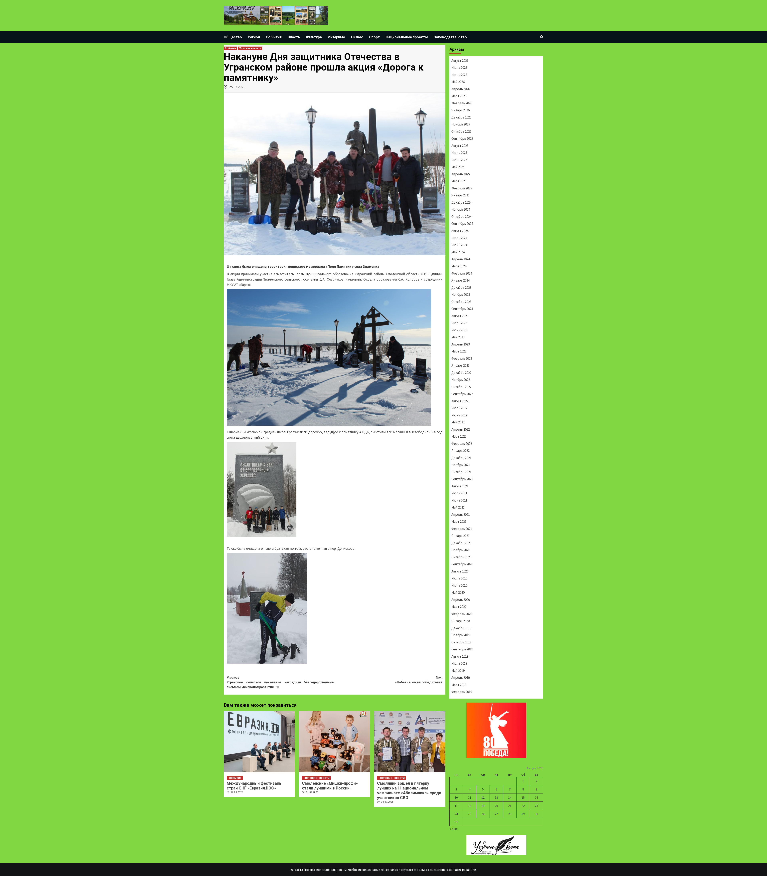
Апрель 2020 (460, 599)
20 (496, 806)
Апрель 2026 (460, 89)
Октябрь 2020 (461, 557)
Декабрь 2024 (461, 202)
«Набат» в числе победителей (418, 680)
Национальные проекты (407, 37)
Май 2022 (458, 422)
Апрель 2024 (460, 259)
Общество (233, 37)
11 (469, 797)
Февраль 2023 (461, 358)
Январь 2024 (460, 280)
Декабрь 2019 (461, 628)
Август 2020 (459, 571)
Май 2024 (458, 252)
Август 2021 (459, 486)
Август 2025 (459, 145)
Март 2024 (458, 266)
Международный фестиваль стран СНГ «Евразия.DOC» (254, 785)
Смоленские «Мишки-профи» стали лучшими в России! (330, 785)
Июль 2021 (459, 493)
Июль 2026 (459, 67)
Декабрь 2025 (461, 117)
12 (483, 797)
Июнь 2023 (459, 330)
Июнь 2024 (459, 245)
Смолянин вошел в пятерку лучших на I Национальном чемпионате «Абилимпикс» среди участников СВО (409, 790)
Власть (294, 37)
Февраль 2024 (461, 273)
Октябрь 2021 (461, 472)
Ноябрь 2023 (460, 294)
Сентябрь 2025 (462, 138)
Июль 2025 (459, 152)
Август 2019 (459, 656)
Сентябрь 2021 (462, 479)
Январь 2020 (460, 621)
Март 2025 (458, 181)
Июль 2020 (459, 578)
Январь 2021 (460, 536)
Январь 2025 (460, 195)
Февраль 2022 (461, 443)
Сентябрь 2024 (462, 223)
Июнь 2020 (459, 585)
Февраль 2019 (461, 692)
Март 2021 (458, 521)
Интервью (336, 37)
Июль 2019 (459, 663)
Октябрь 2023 (461, 302)
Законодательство (450, 37)
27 (496, 814)
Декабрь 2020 (461, 543)
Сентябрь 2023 (462, 309)
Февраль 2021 (461, 529)
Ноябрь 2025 (460, 124)
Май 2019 (458, 670)
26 (483, 814)
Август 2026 (459, 60)
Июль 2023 (459, 323)
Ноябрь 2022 (460, 379)
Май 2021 (458, 507)
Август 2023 (459, 316)
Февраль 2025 (461, 188)
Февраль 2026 (461, 103)
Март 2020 (458, 606)
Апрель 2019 (460, 677)
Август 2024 (459, 231)
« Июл (453, 829)
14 (509, 797)
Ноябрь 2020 (460, 550)
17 (456, 806)
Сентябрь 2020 (462, 564)
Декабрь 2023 (461, 287)
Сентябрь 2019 (462, 649)
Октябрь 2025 (461, 131)
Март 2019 (458, 685)
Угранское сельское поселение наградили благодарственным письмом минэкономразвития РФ (281, 682)
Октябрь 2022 (461, 387)
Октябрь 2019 (461, 642)
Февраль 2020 (461, 614)
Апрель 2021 (460, 514)
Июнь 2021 (459, 500)
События (274, 37)
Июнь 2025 (459, 160)
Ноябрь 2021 (460, 465)
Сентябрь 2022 (462, 394)
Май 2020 (458, 592)
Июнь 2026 (459, 75)
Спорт (374, 37)
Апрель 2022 (460, 429)
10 (456, 797)
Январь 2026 (460, 110)
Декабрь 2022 (461, 372)
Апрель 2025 (460, 174)
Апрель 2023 (460, 344)
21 (509, 806)
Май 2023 (458, 337)
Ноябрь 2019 (460, 635)
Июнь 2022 (459, 415)
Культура (314, 37)
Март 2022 (458, 436)
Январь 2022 (460, 450)
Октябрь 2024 (461, 216)
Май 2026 (458, 82)
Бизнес (357, 37)
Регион (254, 37)
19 (483, 806)
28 (509, 814)
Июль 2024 (459, 238)
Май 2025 (458, 167)
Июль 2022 (459, 408)
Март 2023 (458, 351)
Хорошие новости (250, 48)
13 (496, 797)
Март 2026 (458, 96)
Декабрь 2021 (461, 458)
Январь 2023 (460, 365)
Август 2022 (459, 401)
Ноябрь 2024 (460, 209)
